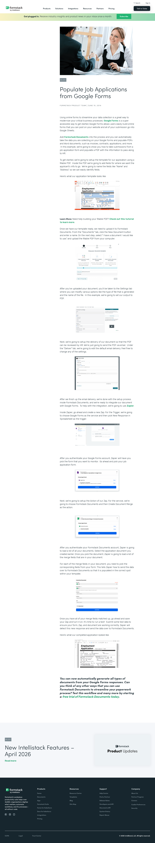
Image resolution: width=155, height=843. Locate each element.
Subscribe (124, 16)
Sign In (148, 3)
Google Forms (111, 120)
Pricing (111, 8)
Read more (10, 760)
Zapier (130, 405)
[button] (47, 8)
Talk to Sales (142, 8)
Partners (100, 8)
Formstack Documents (76, 137)
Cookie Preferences (138, 804)
